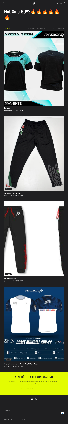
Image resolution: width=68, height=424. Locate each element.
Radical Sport (11, 419)
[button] (3, 3)
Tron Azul (7, 108)
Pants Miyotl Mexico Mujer (12, 193)
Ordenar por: (31, 28)
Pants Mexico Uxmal (10, 278)
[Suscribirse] (47, 389)
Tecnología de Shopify (20, 419)
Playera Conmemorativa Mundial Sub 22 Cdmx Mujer (21, 364)
